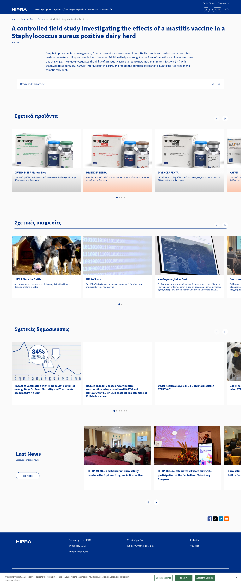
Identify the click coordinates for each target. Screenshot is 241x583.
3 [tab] (121, 197)
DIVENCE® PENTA (168, 172)
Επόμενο (225, 118)
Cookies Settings (163, 577)
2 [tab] (119, 197)
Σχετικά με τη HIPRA (44, 9)
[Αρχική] (22, 9)
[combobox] (206, 9)
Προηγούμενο (217, 118)
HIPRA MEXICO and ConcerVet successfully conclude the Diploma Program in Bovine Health (117, 473)
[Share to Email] (226, 518)
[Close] (236, 578)
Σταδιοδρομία (106, 9)
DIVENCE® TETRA (96, 172)
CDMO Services (91, 9)
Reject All (183, 577)
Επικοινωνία (223, 3)
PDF (213, 83)
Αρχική (15, 19)
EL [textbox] (206, 9)
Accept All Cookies (205, 577)
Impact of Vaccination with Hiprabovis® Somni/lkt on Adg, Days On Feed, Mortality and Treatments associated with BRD (45, 389)
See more (28, 476)
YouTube (194, 545)
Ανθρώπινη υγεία (76, 9)
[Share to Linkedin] (221, 518)
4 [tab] (124, 197)
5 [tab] (124, 410)
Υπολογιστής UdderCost (172, 279)
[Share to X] (215, 518)
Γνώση (40, 19)
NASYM (234, 172)
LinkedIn (194, 540)
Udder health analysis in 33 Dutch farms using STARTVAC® (186, 387)
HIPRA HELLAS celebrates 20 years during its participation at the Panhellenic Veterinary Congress (185, 475)
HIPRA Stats (93, 279)
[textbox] (217, 9)
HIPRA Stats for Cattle (28, 279)
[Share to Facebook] (210, 518)
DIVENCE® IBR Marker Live (30, 172)
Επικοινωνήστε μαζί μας (141, 545)
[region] (120, 578)
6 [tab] (126, 410)
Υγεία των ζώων (61, 9)
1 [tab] (117, 197)
